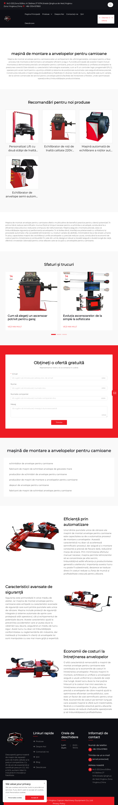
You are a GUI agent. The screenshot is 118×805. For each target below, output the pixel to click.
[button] (53, 334)
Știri (82, 14)
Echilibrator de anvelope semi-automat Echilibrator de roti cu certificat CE (22, 194)
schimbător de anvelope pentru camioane (31, 463)
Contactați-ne (72, 14)
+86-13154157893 (33, 6)
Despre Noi (59, 14)
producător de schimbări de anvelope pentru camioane (38, 474)
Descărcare (29, 23)
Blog (37, 762)
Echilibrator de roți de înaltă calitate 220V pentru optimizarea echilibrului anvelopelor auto (59, 148)
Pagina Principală (32, 14)
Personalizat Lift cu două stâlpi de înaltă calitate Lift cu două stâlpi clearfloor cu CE (22, 148)
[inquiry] (114, 393)
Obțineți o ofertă (106, 19)
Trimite (59, 422)
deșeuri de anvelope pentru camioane (29, 485)
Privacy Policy (59, 803)
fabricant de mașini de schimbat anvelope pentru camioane (40, 490)
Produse (46, 14)
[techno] (15, 739)
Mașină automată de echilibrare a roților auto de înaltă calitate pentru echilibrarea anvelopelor (95, 148)
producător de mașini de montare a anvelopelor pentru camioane (43, 480)
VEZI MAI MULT (15, 327)
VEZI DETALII (22, 126)
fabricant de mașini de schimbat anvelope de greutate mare (40, 469)
